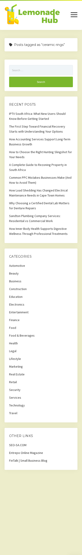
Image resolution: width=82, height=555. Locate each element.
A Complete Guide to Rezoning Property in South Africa (38, 167)
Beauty (14, 273)
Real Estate (17, 374)
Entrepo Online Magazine (26, 453)
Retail (13, 382)
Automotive (17, 266)
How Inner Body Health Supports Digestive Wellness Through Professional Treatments (38, 231)
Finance (14, 320)
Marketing (16, 366)
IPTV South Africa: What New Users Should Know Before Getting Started (37, 116)
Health (13, 343)
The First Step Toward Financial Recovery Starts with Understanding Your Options (37, 129)
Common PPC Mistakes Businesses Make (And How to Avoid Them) (40, 180)
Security (14, 390)
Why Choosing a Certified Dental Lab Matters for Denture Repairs (39, 205)
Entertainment (18, 312)
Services (15, 397)
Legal (12, 351)
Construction (18, 289)
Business (15, 281)
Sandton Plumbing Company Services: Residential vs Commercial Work (35, 218)
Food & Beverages (22, 335)
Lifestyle (15, 359)
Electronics (16, 304)
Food (12, 328)
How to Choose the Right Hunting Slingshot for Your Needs (40, 154)
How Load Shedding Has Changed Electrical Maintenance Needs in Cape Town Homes (38, 192)
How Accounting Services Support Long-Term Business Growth (39, 141)
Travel (13, 413)
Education (16, 297)
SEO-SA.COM (17, 445)
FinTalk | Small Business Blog (28, 460)
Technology (17, 405)
